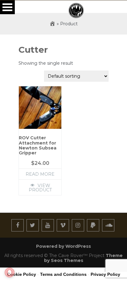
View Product (40, 188)
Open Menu (7, 7)
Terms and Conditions (63, 274)
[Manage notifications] (9, 272)
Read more (40, 174)
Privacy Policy (105, 274)
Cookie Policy (21, 274)
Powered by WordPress (63, 246)
